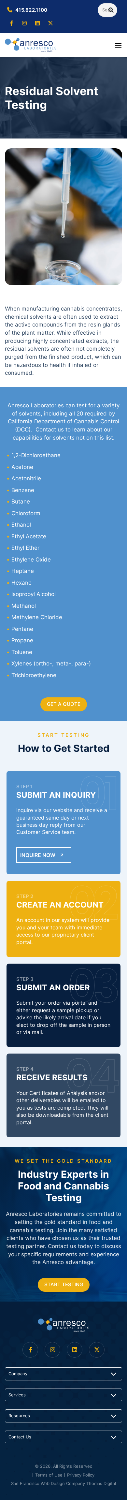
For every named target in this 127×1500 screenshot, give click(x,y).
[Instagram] (24, 23)
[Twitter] (50, 23)
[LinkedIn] (37, 23)
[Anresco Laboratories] (63, 1325)
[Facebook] (11, 23)
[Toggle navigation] (118, 45)
